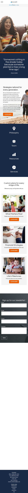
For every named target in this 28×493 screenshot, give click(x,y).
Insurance (14, 490)
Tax (14, 491)
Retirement (14, 485)
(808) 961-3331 (15, 474)
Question (3, 326)
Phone (2, 318)
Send (4, 337)
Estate (14, 488)
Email (2, 310)
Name (2, 302)
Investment (14, 487)
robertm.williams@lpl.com (14, 481)
